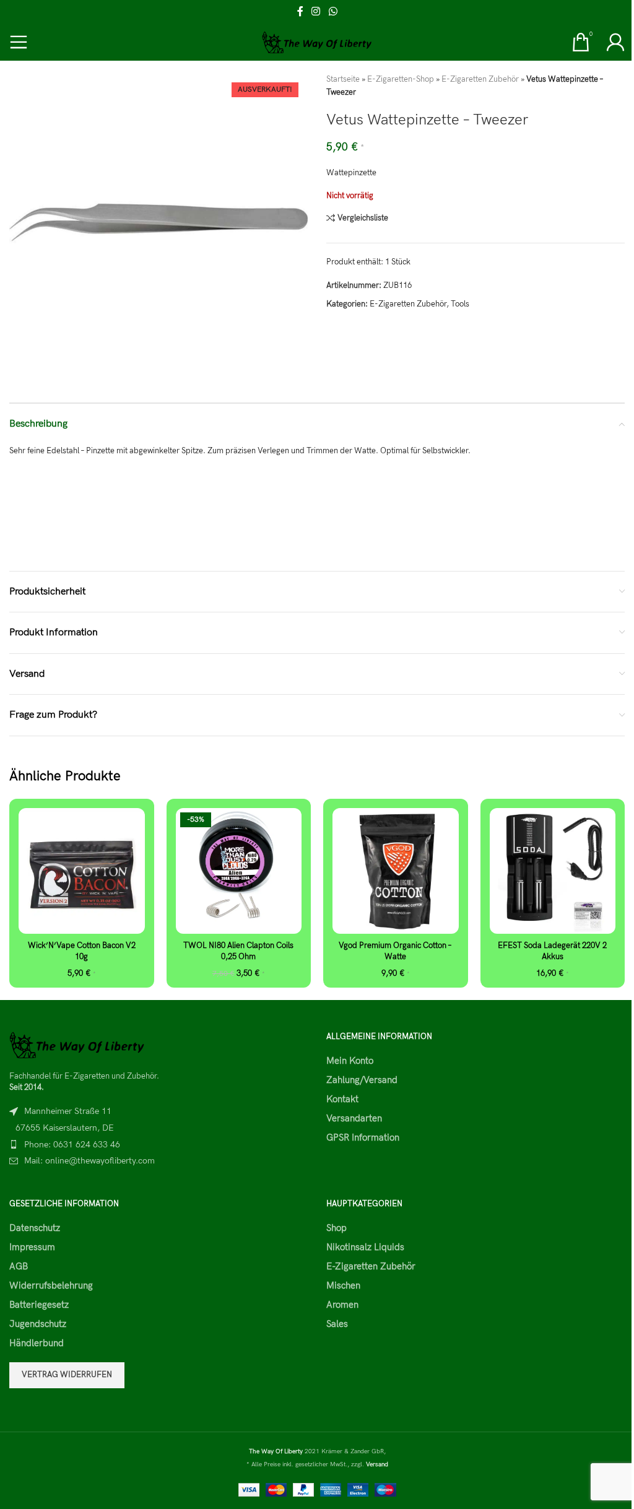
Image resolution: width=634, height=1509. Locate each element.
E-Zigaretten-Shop (400, 79)
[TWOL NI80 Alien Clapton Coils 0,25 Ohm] (239, 871)
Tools (460, 304)
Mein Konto (349, 1060)
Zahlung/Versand (361, 1079)
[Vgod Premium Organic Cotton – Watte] (395, 871)
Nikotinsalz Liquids (365, 1247)
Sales (337, 1323)
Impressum (32, 1247)
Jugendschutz (37, 1323)
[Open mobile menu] (18, 42)
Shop (336, 1227)
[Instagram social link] (316, 12)
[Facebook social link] (300, 12)
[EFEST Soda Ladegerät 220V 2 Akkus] (553, 871)
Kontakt (342, 1099)
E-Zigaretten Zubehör (480, 79)
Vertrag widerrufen (67, 1375)
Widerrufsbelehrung (51, 1285)
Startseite (343, 79)
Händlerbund (36, 1343)
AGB (18, 1266)
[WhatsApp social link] (332, 12)
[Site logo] (317, 41)
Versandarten (354, 1118)
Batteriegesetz (39, 1304)
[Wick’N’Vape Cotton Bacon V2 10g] (82, 871)
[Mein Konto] (615, 42)
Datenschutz (34, 1227)
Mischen (343, 1285)
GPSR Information (362, 1137)
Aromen (342, 1304)
